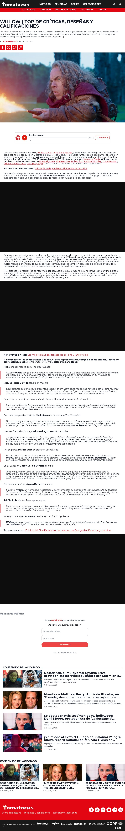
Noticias (45, 4)
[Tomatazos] (15, 4)
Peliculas (61, 4)
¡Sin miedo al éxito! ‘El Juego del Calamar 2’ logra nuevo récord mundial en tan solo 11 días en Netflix (82, 738)
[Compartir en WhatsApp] (14, 47)
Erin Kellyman (47, 161)
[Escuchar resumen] (24, 137)
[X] (97, 809)
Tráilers (101, 10)
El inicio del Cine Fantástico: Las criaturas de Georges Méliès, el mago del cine (68, 530)
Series (75, 4)
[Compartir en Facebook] (2, 47)
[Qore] (112, 823)
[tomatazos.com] (18, 137)
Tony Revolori (109, 161)
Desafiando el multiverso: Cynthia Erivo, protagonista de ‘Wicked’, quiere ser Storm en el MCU (82, 674)
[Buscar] (120, 4)
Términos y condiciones (37, 812)
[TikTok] (114, 809)
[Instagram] (103, 809)
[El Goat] (118, 828)
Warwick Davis (91, 159)
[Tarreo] (54, 823)
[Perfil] (114, 4)
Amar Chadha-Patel (15, 163)
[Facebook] (91, 809)
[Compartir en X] (8, 47)
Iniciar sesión (65, 645)
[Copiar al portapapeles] (20, 47)
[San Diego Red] (97, 823)
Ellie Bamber (63, 161)
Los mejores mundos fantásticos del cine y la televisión (58, 355)
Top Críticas (87, 10)
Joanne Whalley (92, 161)
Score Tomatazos (11, 812)
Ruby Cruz (77, 161)
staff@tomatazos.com (65, 812)
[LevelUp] (42, 823)
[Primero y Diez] (120, 824)
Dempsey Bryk (35, 163)
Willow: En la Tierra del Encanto (54, 152)
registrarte (56, 620)
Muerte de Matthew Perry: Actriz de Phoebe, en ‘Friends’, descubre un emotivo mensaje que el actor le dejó (81, 696)
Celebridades (92, 4)
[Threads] (120, 809)
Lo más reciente (27, 10)
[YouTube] (108, 809)
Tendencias (45, 10)
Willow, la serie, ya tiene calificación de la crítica (61, 168)
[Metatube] (80, 823)
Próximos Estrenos (65, 10)
